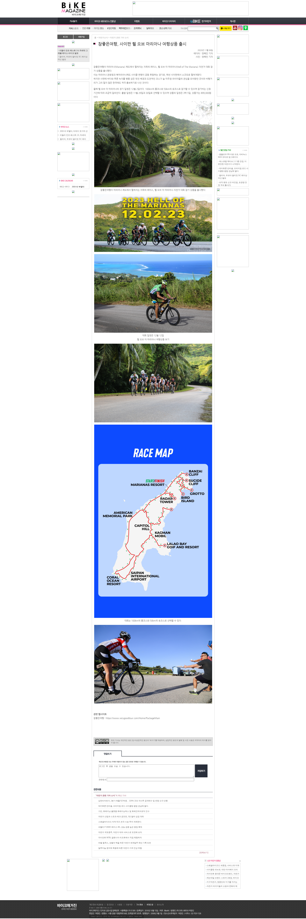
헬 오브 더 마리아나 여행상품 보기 (153, 339)
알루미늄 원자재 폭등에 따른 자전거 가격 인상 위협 (120, 848)
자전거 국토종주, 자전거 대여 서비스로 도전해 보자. (120, 832)
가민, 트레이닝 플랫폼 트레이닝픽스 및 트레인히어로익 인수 (123, 811)
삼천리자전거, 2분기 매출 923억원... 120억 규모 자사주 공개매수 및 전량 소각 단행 (133, 801)
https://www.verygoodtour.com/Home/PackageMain (133, 718)
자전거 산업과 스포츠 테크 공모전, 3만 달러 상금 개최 (121, 816)
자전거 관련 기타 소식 (119, 37)
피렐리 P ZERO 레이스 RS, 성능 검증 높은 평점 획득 (120, 827)
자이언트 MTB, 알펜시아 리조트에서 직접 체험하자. (120, 837)
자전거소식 (103, 37)
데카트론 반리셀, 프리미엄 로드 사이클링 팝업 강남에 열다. (123, 806)
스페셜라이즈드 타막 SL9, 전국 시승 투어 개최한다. (120, 822)
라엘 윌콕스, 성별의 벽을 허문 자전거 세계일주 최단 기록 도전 (124, 843)
